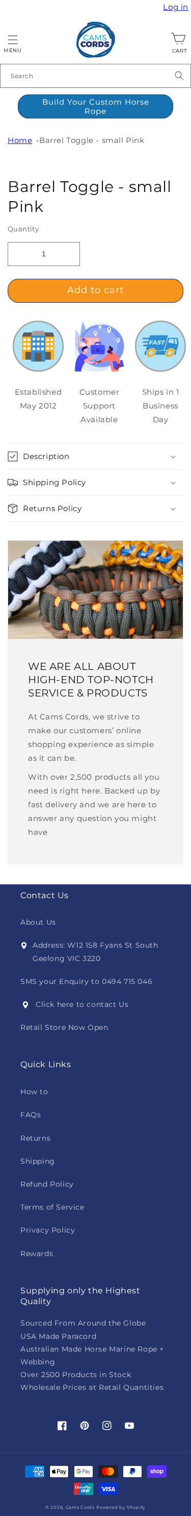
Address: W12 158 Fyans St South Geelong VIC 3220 (95, 951)
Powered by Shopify (121, 1507)
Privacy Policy (47, 1230)
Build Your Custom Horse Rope (95, 106)
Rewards (36, 1253)
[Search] (179, 75)
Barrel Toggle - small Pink (92, 140)
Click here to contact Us (82, 1004)
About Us (38, 922)
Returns (35, 1138)
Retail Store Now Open (64, 1027)
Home (20, 140)
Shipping (37, 1161)
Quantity (23, 229)
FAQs (30, 1114)
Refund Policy (47, 1184)
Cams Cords (80, 1507)
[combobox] (95, 75)
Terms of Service (52, 1207)
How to (34, 1091)
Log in (177, 7)
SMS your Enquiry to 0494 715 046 (86, 981)
